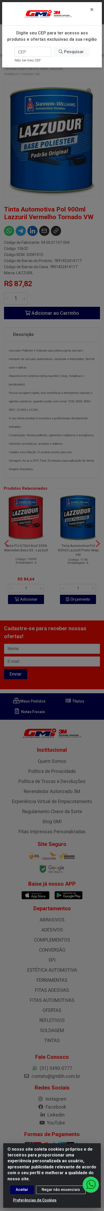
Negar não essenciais (61, 1189)
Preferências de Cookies (35, 1200)
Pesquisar (73, 51)
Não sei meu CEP (28, 60)
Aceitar (22, 1189)
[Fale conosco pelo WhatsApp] (91, 1184)
